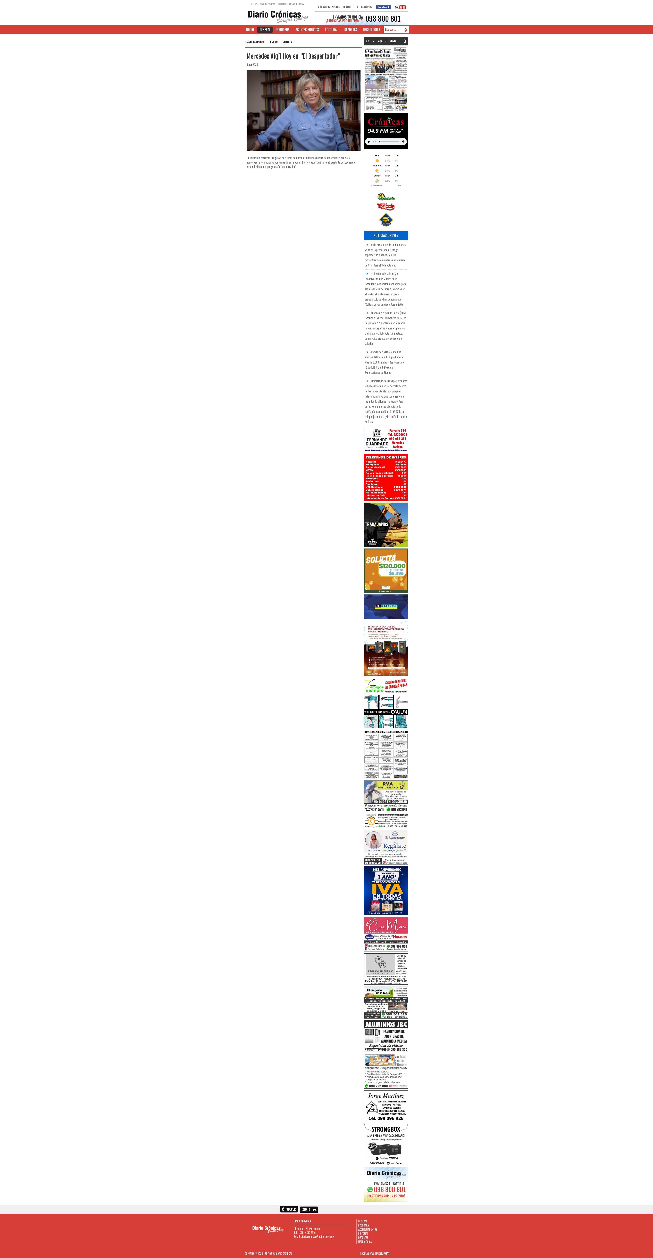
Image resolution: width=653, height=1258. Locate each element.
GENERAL (362, 1221)
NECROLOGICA (365, 1242)
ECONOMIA (363, 1225)
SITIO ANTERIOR (364, 7)
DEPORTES (363, 1237)
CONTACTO (348, 7)
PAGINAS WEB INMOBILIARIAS (375, 1253)
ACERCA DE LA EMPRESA (329, 7)
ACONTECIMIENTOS (367, 1229)
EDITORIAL (363, 1233)
